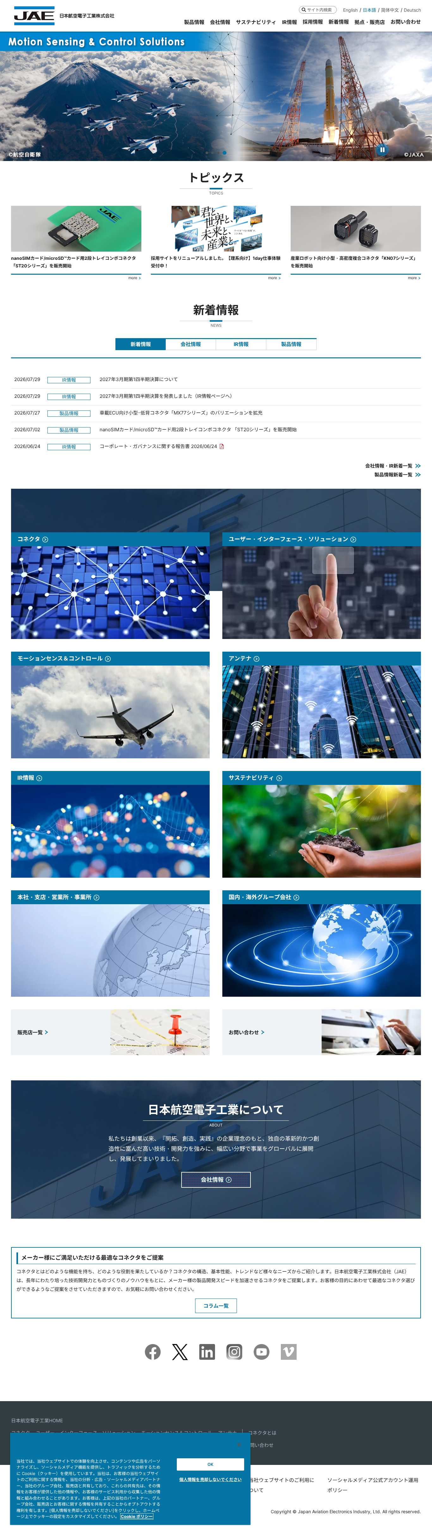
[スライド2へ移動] (214, 153)
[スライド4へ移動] (225, 153)
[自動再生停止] (382, 149)
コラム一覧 (216, 1306)
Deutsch (412, 10)
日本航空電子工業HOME (37, 1421)
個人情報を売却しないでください (210, 1479)
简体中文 (390, 10)
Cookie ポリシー (137, 1516)
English (350, 10)
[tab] (140, 344)
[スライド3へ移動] (219, 153)
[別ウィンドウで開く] (153, 1348)
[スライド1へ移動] (207, 153)
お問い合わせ (259, 1445)
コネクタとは (262, 1433)
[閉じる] (239, 1445)
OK (210, 1464)
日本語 (369, 10)
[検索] (303, 9)
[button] (10, 96)
